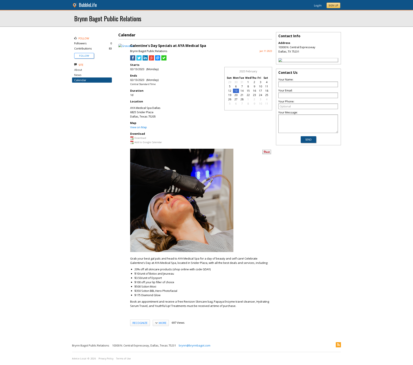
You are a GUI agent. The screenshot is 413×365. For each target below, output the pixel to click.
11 (266, 86)
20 (235, 95)
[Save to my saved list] (163, 59)
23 (254, 95)
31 (241, 82)
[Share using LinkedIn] (145, 59)
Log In (318, 5)
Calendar (80, 80)
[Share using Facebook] (132, 59)
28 (241, 99)
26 (229, 99)
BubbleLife (88, 5)
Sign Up (333, 5)
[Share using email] (157, 59)
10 (260, 86)
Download (140, 137)
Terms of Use (123, 358)
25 (266, 95)
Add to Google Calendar (148, 142)
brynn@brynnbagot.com (194, 345)
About (78, 70)
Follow (84, 55)
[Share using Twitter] (139, 59)
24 (260, 95)
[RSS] (338, 344)
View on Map (138, 127)
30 (235, 82)
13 (235, 91)
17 (260, 91)
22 (248, 95)
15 (248, 91)
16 (254, 91)
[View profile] (126, 46)
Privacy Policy (106, 358)
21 (241, 95)
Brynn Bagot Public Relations (107, 18)
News (78, 75)
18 (266, 91)
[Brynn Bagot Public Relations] (280, 61)
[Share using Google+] (151, 59)
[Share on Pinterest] (266, 153)
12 (229, 91)
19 (229, 95)
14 (241, 91)
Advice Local (79, 358)
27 (235, 99)
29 (229, 82)
